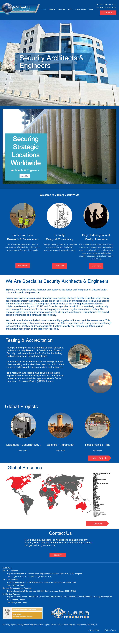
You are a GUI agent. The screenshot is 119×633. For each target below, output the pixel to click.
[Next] (106, 62)
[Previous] (13, 62)
